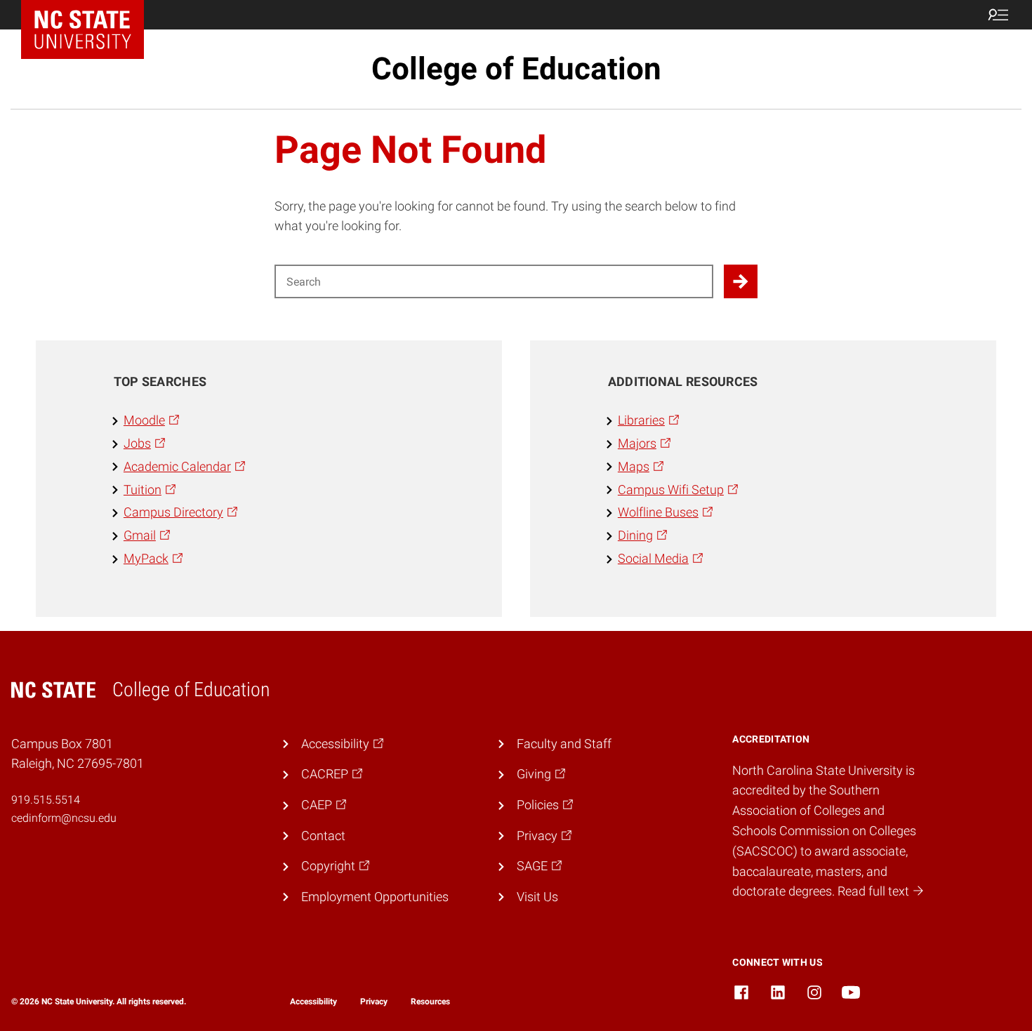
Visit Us (537, 896)
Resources (430, 1001)
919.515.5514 (45, 799)
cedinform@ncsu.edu (64, 818)
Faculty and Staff (564, 743)
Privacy (374, 1001)
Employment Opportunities (375, 896)
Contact (323, 835)
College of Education (516, 69)
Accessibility (313, 1001)
